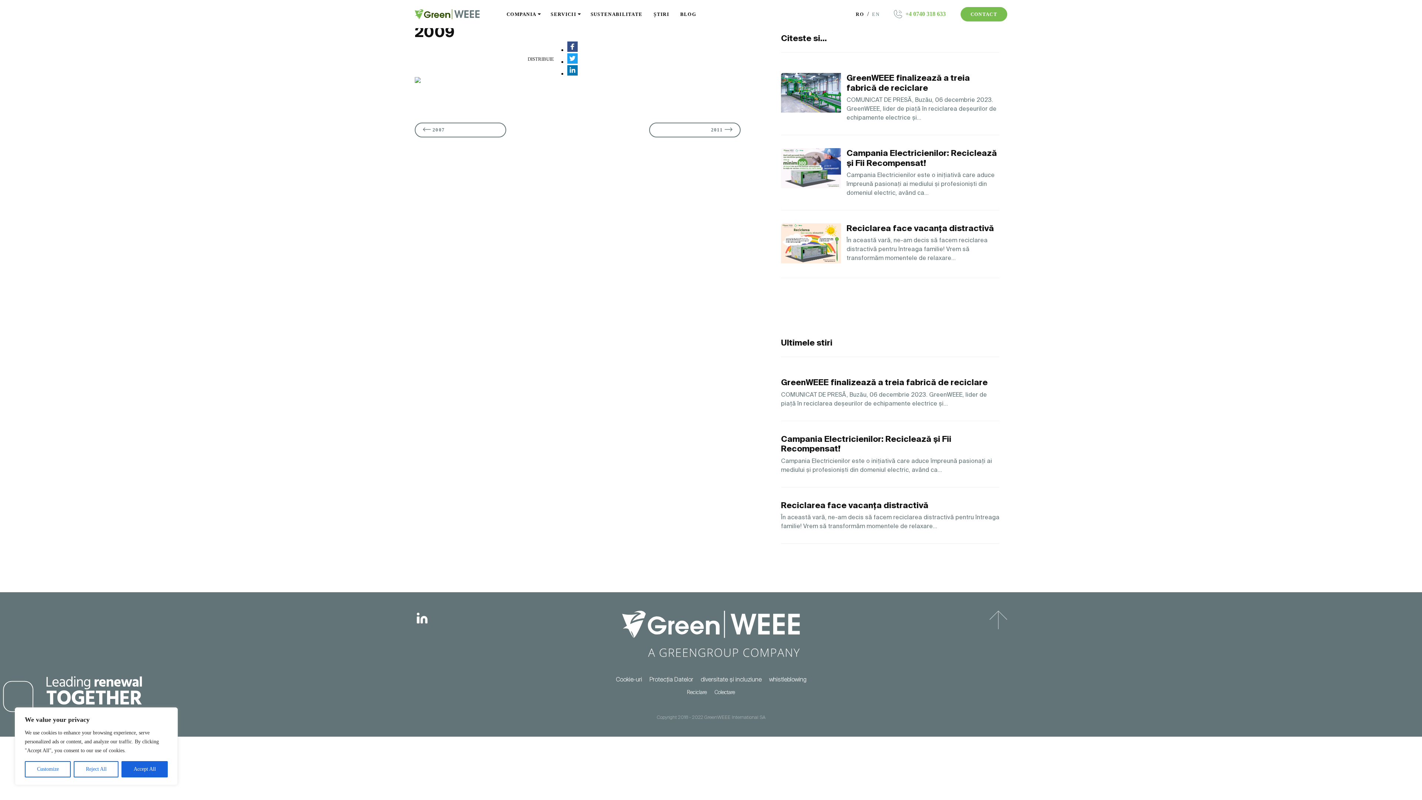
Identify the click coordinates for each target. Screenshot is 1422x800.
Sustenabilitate (617, 14)
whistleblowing (788, 679)
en (875, 14)
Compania (521, 14)
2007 (439, 130)
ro (860, 14)
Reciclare (697, 692)
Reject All (96, 769)
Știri (661, 14)
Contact (984, 14)
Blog (688, 14)
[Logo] (447, 14)
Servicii (563, 14)
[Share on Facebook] (572, 50)
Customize (48, 769)
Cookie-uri (629, 679)
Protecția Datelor (671, 679)
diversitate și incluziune (731, 679)
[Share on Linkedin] (572, 73)
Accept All (145, 769)
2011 (717, 130)
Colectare (724, 692)
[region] (96, 746)
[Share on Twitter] (572, 62)
